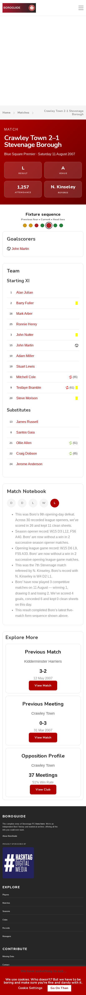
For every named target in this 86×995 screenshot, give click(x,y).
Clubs (5, 920)
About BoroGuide (10, 836)
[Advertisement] (43, 60)
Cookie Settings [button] (30, 988)
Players (6, 895)
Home (6, 113)
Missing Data (8, 956)
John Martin (20, 249)
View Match (43, 686)
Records (6, 928)
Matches (23, 113)
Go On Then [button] (59, 988)
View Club (43, 790)
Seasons (6, 911)
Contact (6, 965)
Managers (7, 936)
